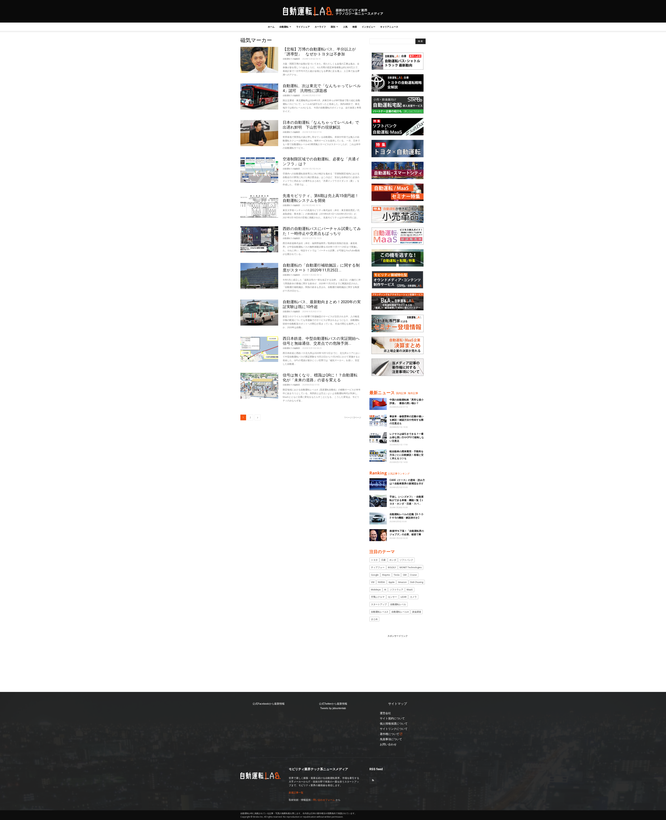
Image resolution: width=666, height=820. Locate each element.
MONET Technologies (411, 567)
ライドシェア (303, 26)
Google (375, 574)
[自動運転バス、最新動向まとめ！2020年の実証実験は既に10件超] (259, 313)
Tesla (396, 574)
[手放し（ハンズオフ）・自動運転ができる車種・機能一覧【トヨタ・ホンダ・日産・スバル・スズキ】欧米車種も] (378, 501)
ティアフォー (378, 567)
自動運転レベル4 (399, 611)
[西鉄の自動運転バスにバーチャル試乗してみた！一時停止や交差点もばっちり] (259, 239)
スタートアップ (379, 604)
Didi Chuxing (416, 582)
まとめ (374, 619)
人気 (345, 26)
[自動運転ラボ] (333, 11)
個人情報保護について (394, 723)
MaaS (410, 589)
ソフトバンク (406, 559)
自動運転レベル (398, 604)
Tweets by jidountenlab (333, 708)
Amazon (402, 582)
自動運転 (283, 26)
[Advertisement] (398, 659)
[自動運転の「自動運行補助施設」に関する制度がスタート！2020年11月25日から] (259, 276)
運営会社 (385, 713)
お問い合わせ (388, 744)
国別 (333, 26)
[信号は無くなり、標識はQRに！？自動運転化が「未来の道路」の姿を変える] (259, 386)
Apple (391, 582)
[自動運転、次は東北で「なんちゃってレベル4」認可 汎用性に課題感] (259, 96)
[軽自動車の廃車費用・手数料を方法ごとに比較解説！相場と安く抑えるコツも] (378, 456)
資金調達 (416, 611)
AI (385, 589)
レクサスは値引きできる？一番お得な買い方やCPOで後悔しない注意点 (407, 437)
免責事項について (391, 739)
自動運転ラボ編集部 (291, 58)
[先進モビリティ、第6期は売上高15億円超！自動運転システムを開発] (259, 206)
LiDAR (404, 596)
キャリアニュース (389, 26)
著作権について (389, 734)
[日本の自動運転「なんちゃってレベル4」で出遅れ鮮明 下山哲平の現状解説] (259, 133)
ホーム (271, 26)
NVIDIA (381, 582)
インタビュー (368, 26)
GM (405, 574)
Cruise (413, 574)
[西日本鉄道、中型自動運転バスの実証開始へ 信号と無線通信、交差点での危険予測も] (259, 349)
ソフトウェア (396, 589)
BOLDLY (392, 567)
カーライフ (320, 26)
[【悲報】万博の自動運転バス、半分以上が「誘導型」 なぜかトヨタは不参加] (259, 60)
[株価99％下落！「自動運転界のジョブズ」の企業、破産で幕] (378, 535)
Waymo (386, 574)
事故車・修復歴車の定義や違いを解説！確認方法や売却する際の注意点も (407, 420)
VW (372, 582)
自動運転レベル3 (379, 611)
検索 (354, 26)
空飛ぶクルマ (378, 596)
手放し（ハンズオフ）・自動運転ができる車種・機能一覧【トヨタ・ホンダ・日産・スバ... (407, 500)
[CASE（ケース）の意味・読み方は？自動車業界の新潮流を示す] (378, 484)
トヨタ (374, 559)
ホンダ (392, 559)
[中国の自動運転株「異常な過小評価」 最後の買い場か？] (378, 404)
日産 (383, 559)
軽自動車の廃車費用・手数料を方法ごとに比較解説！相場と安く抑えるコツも (407, 455)
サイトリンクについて (394, 728)
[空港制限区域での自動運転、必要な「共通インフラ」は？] (259, 170)
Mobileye (376, 589)
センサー (392, 596)
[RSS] (372, 780)
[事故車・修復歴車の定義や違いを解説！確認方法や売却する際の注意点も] (378, 421)
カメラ (413, 596)
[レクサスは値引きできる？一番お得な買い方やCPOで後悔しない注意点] (378, 438)
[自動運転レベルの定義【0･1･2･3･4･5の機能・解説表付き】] (378, 518)
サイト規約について (392, 718)
